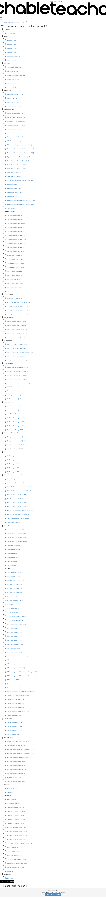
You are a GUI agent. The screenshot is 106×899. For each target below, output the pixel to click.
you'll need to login (60, 892)
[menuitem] (1, 20)
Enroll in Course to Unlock (53, 894)
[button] (1, 17)
